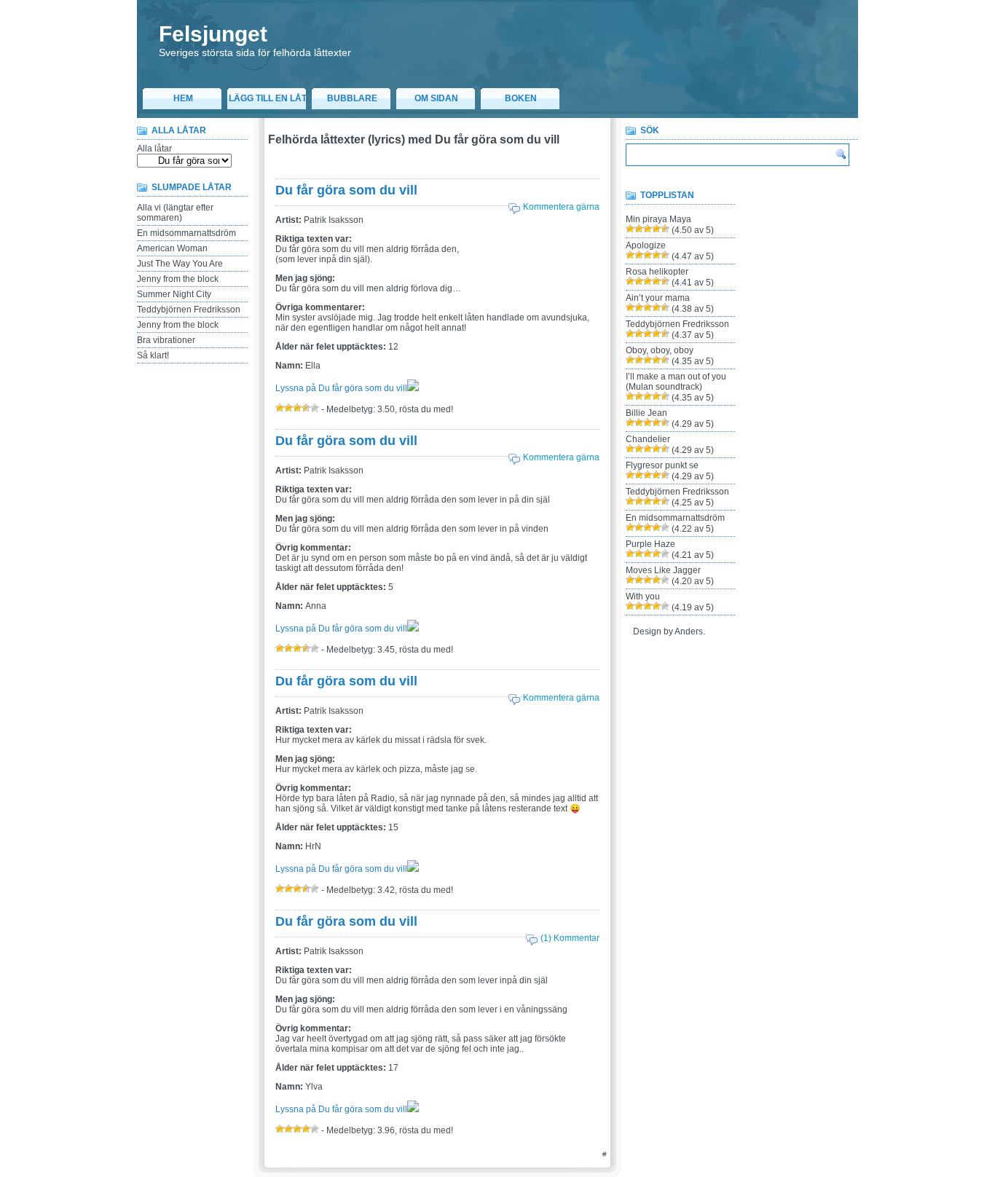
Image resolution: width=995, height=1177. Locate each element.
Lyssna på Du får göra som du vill (341, 388)
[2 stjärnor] (288, 408)
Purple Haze (650, 544)
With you (643, 596)
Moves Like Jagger (663, 570)
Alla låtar (154, 148)
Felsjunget (213, 34)
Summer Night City (174, 294)
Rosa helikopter (657, 272)
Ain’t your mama (658, 298)
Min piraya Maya (658, 219)
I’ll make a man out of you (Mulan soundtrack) (676, 381)
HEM (183, 98)
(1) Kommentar (569, 938)
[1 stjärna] (279, 408)
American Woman (172, 248)
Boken (521, 98)
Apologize (646, 245)
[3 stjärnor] (297, 408)
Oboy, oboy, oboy (659, 350)
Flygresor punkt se (662, 465)
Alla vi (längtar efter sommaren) (175, 212)
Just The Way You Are (180, 264)
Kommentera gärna (561, 207)
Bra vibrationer (166, 340)
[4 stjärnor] (306, 408)
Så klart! (153, 355)
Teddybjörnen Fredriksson (188, 309)
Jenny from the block (178, 279)
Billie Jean (646, 413)
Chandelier (648, 439)
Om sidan (436, 98)
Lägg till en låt (268, 98)
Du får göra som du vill (346, 190)
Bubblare (352, 98)
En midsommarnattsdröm (186, 233)
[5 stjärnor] (314, 408)
